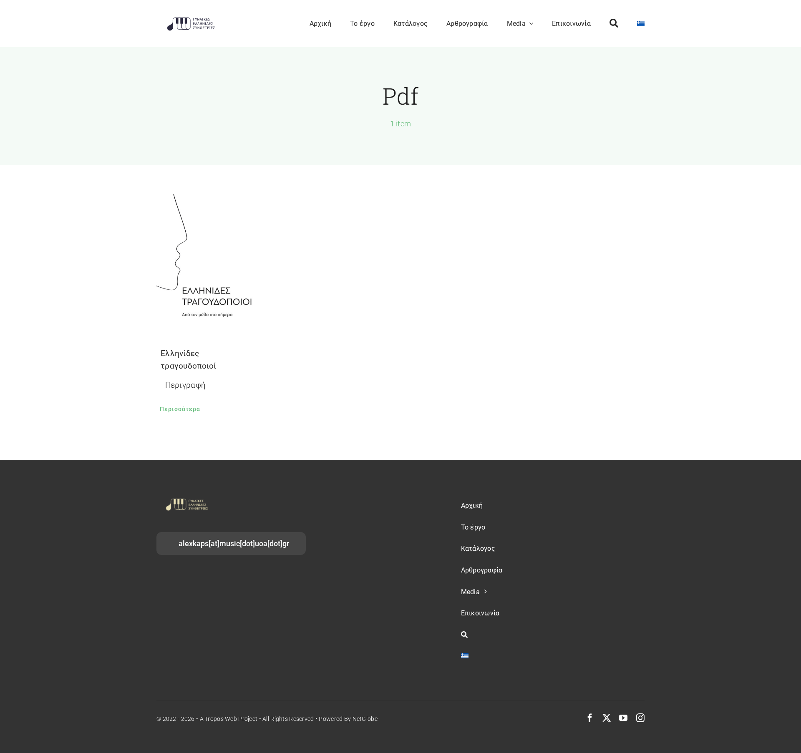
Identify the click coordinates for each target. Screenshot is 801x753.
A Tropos (212, 718)
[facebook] (590, 718)
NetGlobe (365, 718)
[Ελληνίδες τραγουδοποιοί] (208, 262)
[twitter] (606, 718)
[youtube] (623, 718)
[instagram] (640, 718)
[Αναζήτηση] (614, 23)
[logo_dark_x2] (190, 19)
